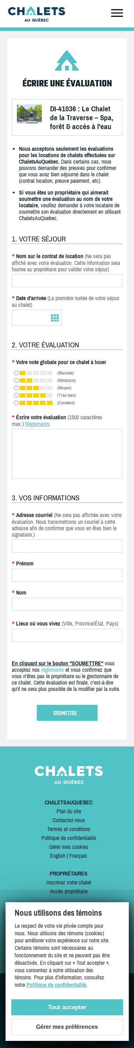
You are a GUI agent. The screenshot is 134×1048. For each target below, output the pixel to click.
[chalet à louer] (36, 19)
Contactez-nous (69, 820)
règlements (52, 669)
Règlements (37, 424)
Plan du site (68, 811)
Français (78, 855)
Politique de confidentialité (68, 838)
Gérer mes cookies (68, 847)
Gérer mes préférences (67, 1027)
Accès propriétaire (69, 891)
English (57, 855)
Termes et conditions (68, 829)
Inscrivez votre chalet (68, 882)
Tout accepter (67, 1007)
